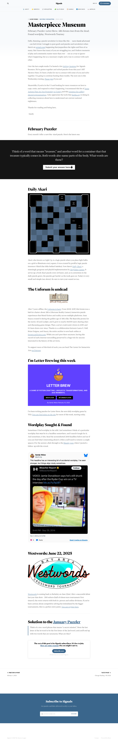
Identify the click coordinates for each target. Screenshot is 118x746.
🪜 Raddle (70, 9)
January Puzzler (66, 621)
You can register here (70, 607)
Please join (49, 79)
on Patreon (36, 350)
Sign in (95, 3)
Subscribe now (59, 651)
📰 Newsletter (47, 9)
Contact (97, 738)
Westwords (32, 594)
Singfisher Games (77, 269)
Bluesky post (68, 443)
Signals (59, 3)
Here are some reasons (49, 645)
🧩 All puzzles (59, 9)
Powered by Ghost (106, 738)
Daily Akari (76, 266)
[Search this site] (8, 3)
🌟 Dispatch (35, 9)
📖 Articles (91, 9)
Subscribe (105, 3)
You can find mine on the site (44, 414)
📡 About (26, 9)
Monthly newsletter (47, 19)
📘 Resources (80, 9)
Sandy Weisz (34, 19)
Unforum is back (54, 309)
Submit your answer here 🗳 (59, 167)
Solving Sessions (69, 66)
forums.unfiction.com (37, 334)
